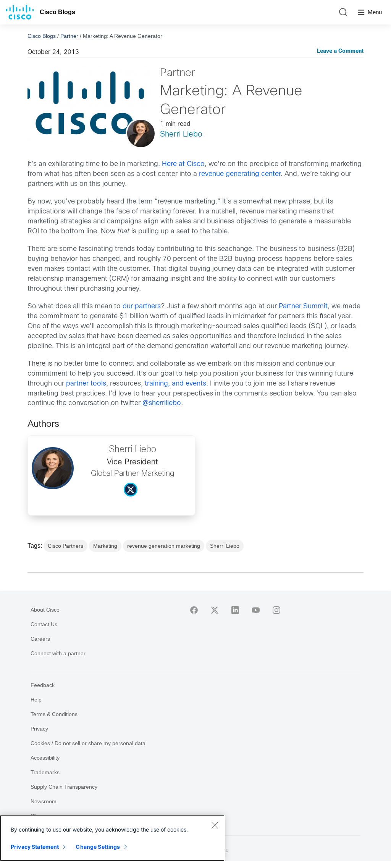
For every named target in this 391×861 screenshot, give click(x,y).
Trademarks (45, 772)
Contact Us (44, 624)
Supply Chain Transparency (64, 787)
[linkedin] (235, 610)
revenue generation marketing (163, 546)
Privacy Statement (35, 846)
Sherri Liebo (181, 134)
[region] (112, 838)
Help (36, 700)
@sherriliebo (161, 403)
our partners (142, 306)
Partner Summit (303, 306)
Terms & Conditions (54, 714)
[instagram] (276, 610)
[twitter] (214, 610)
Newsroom (44, 801)
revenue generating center (240, 174)
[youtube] (256, 610)
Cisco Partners (65, 546)
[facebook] (194, 610)
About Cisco (45, 610)
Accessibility (45, 758)
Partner (69, 36)
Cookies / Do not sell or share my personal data (88, 743)
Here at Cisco (183, 164)
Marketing (105, 546)
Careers (40, 639)
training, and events (175, 384)
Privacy (39, 729)
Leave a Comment (340, 51)
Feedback (43, 685)
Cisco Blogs (57, 12)
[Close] (214, 825)
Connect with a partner (58, 653)
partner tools (86, 384)
